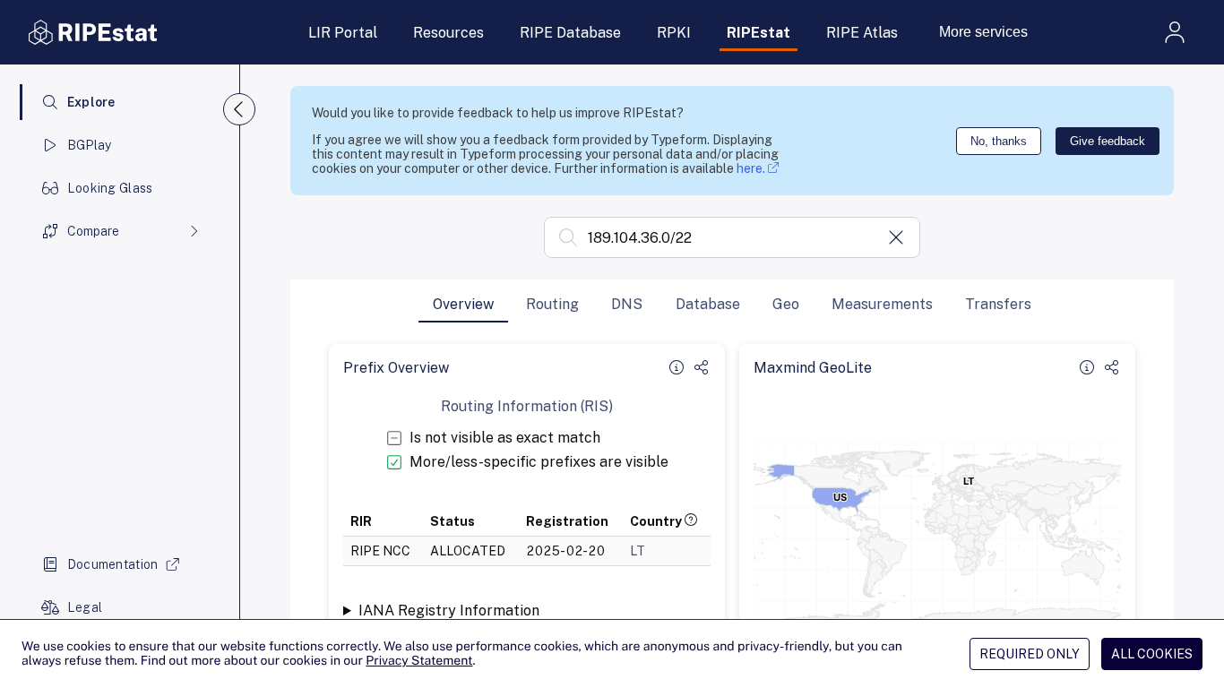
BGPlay (89, 145)
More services (983, 31)
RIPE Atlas (862, 32)
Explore (91, 102)
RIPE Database (570, 32)
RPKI (674, 32)
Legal (84, 607)
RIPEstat (758, 32)
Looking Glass (110, 188)
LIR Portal (342, 32)
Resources (448, 32)
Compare (93, 231)
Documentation (113, 564)
